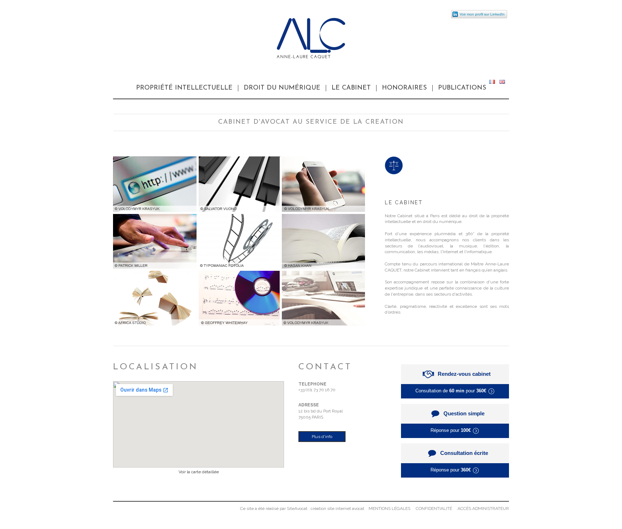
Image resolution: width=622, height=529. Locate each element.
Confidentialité (434, 508)
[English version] (502, 82)
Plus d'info (322, 436)
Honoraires (404, 88)
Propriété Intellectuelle (184, 88)
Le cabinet (351, 88)
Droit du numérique (282, 88)
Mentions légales (389, 508)
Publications (462, 88)
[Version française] (492, 82)
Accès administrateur (483, 508)
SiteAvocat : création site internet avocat (325, 508)
